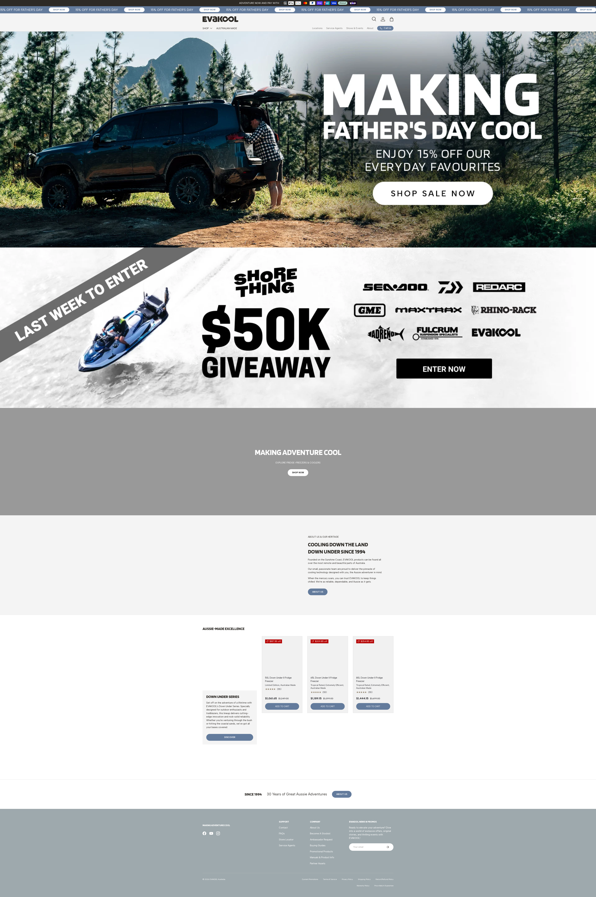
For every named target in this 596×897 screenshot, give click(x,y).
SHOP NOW (298, 472)
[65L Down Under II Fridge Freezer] (328, 656)
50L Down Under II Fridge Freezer (278, 679)
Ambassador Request (321, 839)
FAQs (282, 833)
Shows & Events (354, 28)
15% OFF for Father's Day (70, 10)
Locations (317, 28)
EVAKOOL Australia (217, 879)
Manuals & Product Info (322, 857)
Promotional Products (321, 851)
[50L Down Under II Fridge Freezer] (282, 656)
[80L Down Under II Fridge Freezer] (373, 656)
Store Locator (286, 839)
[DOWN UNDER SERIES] (230, 663)
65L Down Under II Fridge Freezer (324, 679)
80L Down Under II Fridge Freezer (369, 679)
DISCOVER (229, 737)
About (370, 28)
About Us (317, 592)
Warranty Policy (363, 886)
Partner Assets (317, 863)
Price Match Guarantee (383, 886)
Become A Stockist (320, 833)
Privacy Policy (347, 879)
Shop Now (32, 9)
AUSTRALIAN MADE (226, 28)
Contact (283, 827)
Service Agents (334, 28)
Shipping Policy (364, 879)
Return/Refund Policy (384, 879)
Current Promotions (310, 879)
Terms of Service (330, 879)
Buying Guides (317, 845)
